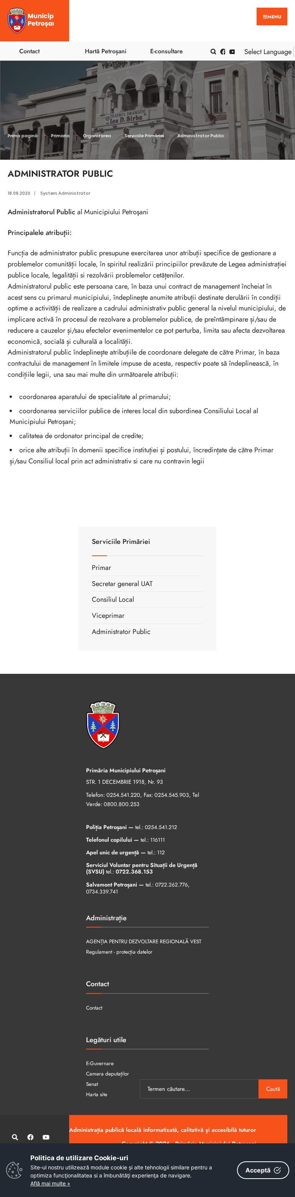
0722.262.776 (171, 884)
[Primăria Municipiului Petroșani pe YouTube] (231, 51)
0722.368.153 (134, 871)
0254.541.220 (123, 795)
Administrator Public (200, 136)
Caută (273, 1089)
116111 (157, 840)
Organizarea (97, 136)
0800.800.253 (121, 804)
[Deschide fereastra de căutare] (212, 51)
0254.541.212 (161, 827)
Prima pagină (23, 136)
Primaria (60, 136)
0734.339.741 (102, 891)
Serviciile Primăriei (144, 136)
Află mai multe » (50, 1183)
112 (161, 852)
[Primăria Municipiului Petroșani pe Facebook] (221, 51)
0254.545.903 (171, 795)
